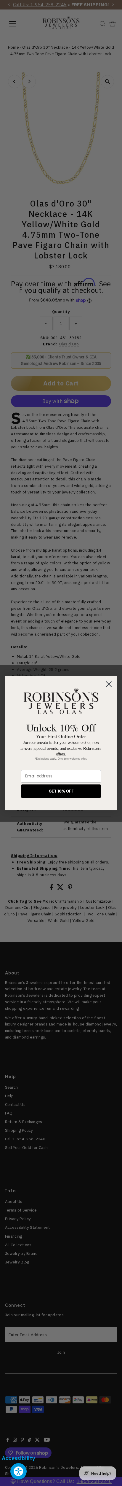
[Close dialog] (108, 684)
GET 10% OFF (61, 791)
